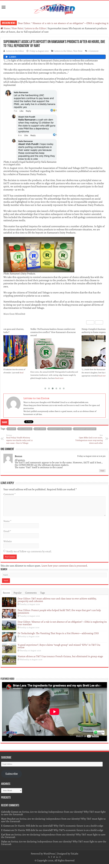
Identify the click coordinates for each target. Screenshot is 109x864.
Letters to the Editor (35, 28)
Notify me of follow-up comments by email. (29, 551)
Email (7, 531)
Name (7, 521)
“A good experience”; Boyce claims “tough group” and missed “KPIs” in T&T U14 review (59, 646)
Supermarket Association (85, 429)
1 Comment (93, 50)
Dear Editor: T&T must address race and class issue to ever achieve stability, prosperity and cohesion (57, 600)
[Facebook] (51, 857)
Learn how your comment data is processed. (64, 565)
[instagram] (60, 857)
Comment (9, 494)
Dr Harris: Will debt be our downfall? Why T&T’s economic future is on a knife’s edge (58, 825)
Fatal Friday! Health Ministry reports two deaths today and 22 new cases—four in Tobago (19, 439)
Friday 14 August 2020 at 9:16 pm (91, 455)
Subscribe (11, 773)
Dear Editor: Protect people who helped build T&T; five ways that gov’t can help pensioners (59, 611)
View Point (17, 28)
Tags (42, 592)
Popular (17, 592)
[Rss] (49, 857)
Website (7, 541)
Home (6, 28)
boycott (11, 429)
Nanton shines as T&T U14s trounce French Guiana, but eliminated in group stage (60, 656)
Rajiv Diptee (40, 429)
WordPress (49, 853)
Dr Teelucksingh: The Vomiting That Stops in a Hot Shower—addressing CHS (58, 633)
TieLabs (74, 853)
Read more (59, 378)
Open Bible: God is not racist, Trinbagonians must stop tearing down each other (89, 439)
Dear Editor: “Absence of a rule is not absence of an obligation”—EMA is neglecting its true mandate (62, 623)
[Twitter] (54, 857)
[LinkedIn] (57, 857)
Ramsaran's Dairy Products (60, 429)
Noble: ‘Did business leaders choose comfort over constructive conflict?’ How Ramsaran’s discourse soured (53, 332)
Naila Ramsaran (25, 429)
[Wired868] (54, 8)
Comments (31, 592)
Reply (102, 471)
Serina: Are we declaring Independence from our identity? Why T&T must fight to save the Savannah (53, 813)
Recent (6, 592)
